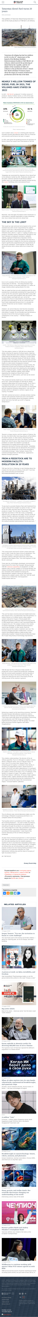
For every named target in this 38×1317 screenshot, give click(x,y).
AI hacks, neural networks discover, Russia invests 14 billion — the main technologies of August (19, 1084)
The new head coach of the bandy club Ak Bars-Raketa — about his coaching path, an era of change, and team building (19, 937)
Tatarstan (6, 885)
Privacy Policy (6, 1304)
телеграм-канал (25, 870)
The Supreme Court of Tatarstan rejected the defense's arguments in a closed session (18, 1046)
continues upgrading (13, 567)
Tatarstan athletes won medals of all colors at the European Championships (16, 1230)
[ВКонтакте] (4, 893)
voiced (16, 133)
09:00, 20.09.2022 (6, 15)
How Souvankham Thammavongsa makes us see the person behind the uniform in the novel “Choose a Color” (18, 975)
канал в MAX (24, 872)
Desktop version (6, 1310)
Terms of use (5, 1302)
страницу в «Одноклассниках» (15, 874)
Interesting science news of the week (16, 1193)
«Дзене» (21, 878)
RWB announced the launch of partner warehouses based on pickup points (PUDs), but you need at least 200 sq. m (19, 1268)
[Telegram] (15, 893)
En (23, 1297)
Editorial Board (6, 1297)
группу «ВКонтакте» (11, 872)
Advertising (5, 1299)
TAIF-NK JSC (10, 94)
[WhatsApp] (11, 893)
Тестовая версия (7, 1311)
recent (6, 182)
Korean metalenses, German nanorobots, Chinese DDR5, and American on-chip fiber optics (18, 1156)
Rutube (13, 878)
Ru (20, 1297)
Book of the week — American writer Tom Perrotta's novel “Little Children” (19, 1010)
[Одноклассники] (8, 893)
